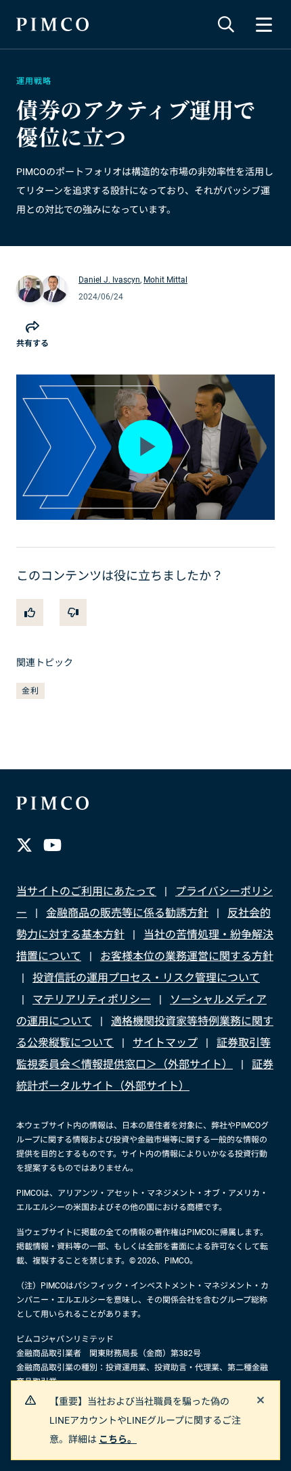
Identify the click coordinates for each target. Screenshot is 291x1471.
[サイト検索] (226, 24)
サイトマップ (165, 1042)
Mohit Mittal (165, 280)
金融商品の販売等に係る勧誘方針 (127, 913)
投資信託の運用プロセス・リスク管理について (146, 977)
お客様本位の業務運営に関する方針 (186, 956)
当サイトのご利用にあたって (86, 891)
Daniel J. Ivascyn (109, 280)
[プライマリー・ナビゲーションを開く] (264, 24)
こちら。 (118, 1439)
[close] (260, 1400)
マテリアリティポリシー (91, 999)
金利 (30, 691)
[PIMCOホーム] (52, 24)
